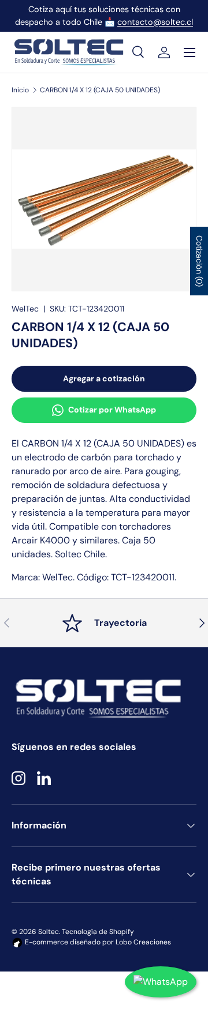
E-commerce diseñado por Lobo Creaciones (97, 942)
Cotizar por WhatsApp (112, 409)
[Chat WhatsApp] (160, 981)
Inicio (20, 90)
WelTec (25, 308)
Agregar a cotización (104, 378)
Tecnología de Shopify (98, 931)
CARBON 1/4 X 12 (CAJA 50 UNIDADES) (100, 90)
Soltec (48, 931)
